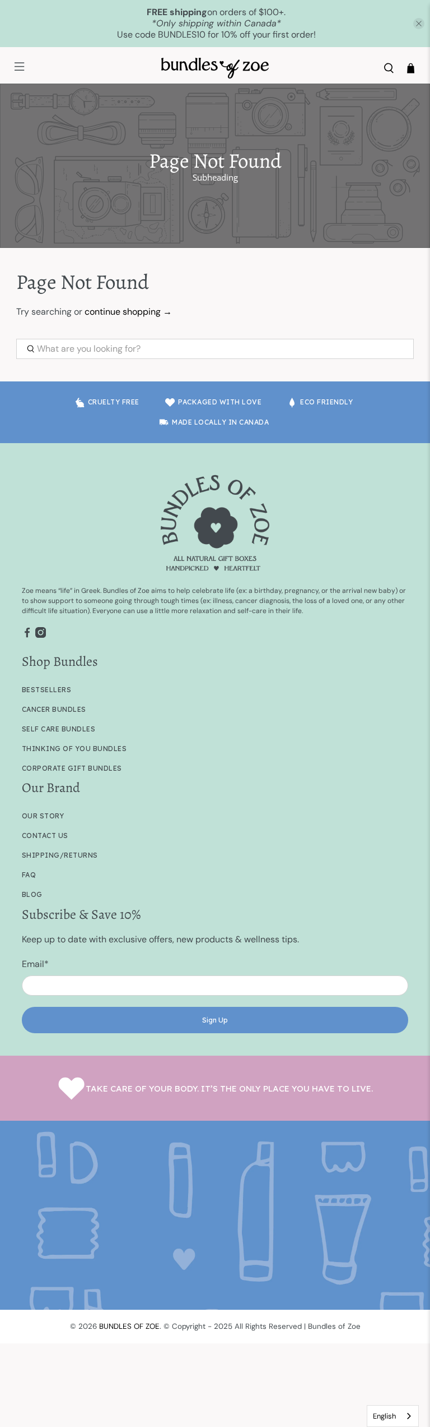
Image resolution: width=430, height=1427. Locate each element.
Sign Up (215, 1020)
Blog (32, 894)
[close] (418, 23)
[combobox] (393, 1416)
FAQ (29, 875)
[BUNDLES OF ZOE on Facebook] (27, 635)
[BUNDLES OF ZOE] (215, 68)
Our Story (43, 816)
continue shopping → (128, 311)
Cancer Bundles (54, 709)
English (384, 1416)
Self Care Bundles (59, 729)
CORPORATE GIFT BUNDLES (72, 768)
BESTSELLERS (47, 689)
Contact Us (45, 835)
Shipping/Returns (60, 855)
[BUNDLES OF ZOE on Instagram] (40, 635)
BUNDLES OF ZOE (129, 1326)
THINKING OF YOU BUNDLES (74, 748)
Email (35, 964)
